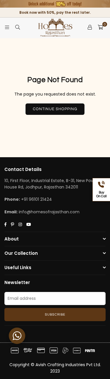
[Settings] (89, 27)
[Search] (17, 27)
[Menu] (7, 27)
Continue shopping (55, 109)
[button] (100, 27)
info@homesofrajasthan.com (49, 212)
